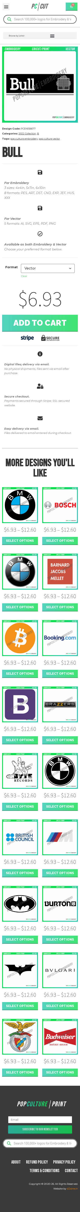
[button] (6, 6)
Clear (24, 276)
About (16, 1162)
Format (11, 267)
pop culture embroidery (24, 138)
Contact (71, 1170)
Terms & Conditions (44, 1170)
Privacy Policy (64, 1162)
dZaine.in (72, 1188)
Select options (20, 540)
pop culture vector (49, 138)
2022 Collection (27, 133)
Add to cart (40, 323)
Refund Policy (37, 1162)
